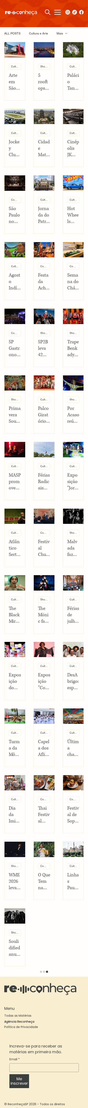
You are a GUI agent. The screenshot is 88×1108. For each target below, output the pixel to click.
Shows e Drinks (45, 66)
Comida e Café (16, 199)
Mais (60, 33)
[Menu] (57, 12)
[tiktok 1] (74, 12)
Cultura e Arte (38, 33)
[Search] (47, 12)
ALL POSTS (12, 33)
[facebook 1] (81, 12)
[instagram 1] (67, 12)
